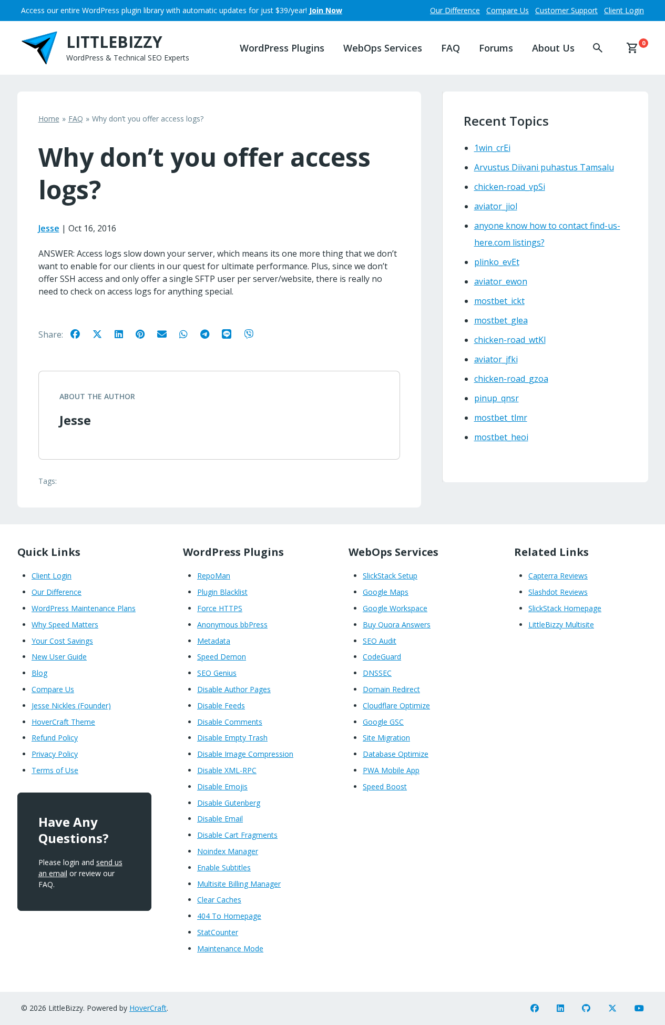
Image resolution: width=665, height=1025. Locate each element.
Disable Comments (229, 722)
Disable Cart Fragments (237, 835)
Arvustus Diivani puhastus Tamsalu (544, 167)
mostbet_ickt (499, 301)
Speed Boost (385, 786)
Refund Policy (55, 738)
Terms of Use (55, 770)
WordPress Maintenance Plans (84, 608)
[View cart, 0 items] (632, 47)
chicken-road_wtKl (510, 340)
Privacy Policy (55, 754)
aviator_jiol (495, 206)
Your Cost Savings (62, 641)
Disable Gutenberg (228, 803)
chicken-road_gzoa (511, 378)
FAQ (450, 48)
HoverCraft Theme (63, 722)
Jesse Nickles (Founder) (71, 706)
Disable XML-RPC (227, 770)
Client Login (624, 10)
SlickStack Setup (390, 576)
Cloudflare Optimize (396, 706)
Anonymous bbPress (232, 625)
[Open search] (589, 48)
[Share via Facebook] (80, 333)
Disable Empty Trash (232, 738)
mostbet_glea (501, 320)
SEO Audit (379, 641)
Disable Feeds (221, 706)
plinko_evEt (496, 262)
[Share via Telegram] (210, 333)
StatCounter (217, 932)
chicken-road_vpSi (509, 186)
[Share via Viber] (254, 333)
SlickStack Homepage (564, 608)
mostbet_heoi (501, 437)
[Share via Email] (167, 333)
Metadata (213, 641)
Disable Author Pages (234, 689)
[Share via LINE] (232, 333)
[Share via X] (102, 333)
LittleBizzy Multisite (561, 625)
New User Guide (59, 657)
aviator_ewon (500, 281)
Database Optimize (395, 754)
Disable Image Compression (245, 754)
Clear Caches (219, 900)
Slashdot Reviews (558, 592)
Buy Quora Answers (397, 625)
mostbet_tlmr (500, 417)
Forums (496, 48)
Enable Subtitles (224, 867)
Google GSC (383, 722)
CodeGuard (382, 657)
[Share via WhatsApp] (188, 333)
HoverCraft (148, 1008)
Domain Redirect (391, 689)
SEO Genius (217, 673)
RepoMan (213, 576)
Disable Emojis (222, 786)
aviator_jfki (496, 359)
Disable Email (220, 819)
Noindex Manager (227, 851)
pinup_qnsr (496, 398)
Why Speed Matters (65, 625)
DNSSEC (377, 673)
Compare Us (507, 10)
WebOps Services (382, 48)
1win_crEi (492, 148)
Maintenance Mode (230, 948)
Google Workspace (395, 608)
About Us (553, 48)
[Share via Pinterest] (145, 333)
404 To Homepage (229, 916)
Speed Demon (221, 657)
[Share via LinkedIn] (124, 333)
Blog (39, 673)
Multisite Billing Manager (239, 884)
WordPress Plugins (282, 48)
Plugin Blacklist (222, 592)
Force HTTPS (219, 608)
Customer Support (566, 10)
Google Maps (385, 592)
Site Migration (386, 738)
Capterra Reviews (558, 576)
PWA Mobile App (391, 770)
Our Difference (455, 10)
